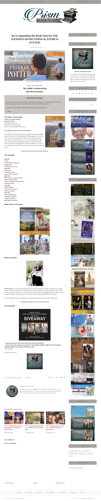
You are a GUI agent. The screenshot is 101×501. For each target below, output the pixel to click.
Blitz (80, 451)
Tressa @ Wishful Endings (14, 377)
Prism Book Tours (38, 81)
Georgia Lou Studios (87, 498)
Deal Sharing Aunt (9, 172)
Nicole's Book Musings (10, 179)
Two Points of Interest (10, 189)
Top (95, 498)
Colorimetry (7, 170)
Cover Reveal (87, 451)
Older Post (10, 483)
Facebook (30, 302)
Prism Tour (90, 453)
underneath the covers (10, 166)
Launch (6, 161)
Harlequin (45, 151)
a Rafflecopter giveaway (10, 352)
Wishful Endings (8, 187)
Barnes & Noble (37, 151)
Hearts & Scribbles (9, 191)
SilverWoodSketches (10, 194)
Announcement (73, 451)
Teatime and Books (9, 198)
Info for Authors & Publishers (18, 2)
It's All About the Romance (12, 163)
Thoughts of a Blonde (10, 196)
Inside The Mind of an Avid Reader (14, 181)
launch (71, 456)
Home (5, 2)
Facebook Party (73, 453)
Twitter (35, 302)
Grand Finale (13, 200)
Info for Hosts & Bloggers (37, 2)
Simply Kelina (8, 164)
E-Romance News (9, 183)
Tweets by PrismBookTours (76, 468)
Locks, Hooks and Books (11, 174)
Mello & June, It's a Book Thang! (13, 178)
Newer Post (60, 483)
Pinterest (46, 302)
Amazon (30, 151)
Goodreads (24, 151)
